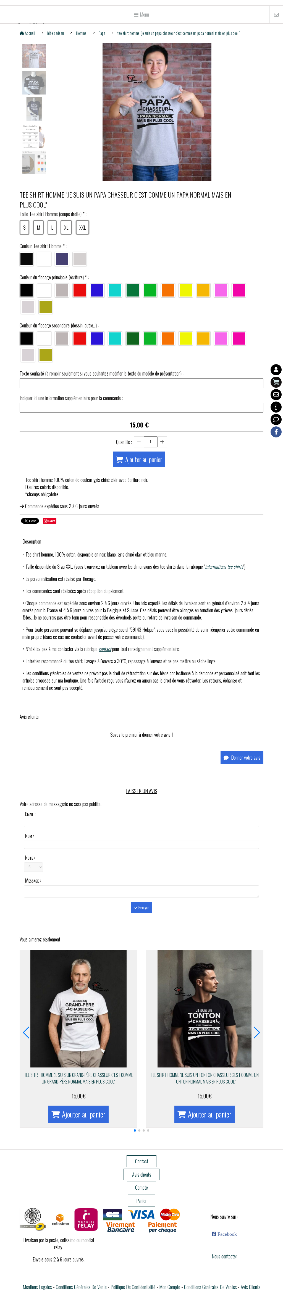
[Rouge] (80, 290)
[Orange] (168, 290)
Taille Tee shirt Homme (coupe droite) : (53, 213)
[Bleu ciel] (115, 290)
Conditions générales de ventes (210, 1286)
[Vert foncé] (133, 338)
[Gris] (62, 290)
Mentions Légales (37, 1286)
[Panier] (276, 382)
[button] (135, 1130)
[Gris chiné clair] (80, 259)
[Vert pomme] (150, 338)
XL (66, 227)
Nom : (29, 835)
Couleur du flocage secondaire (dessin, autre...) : (59, 325)
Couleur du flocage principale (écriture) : (54, 277)
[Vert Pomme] (150, 290)
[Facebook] (276, 431)
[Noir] (26, 259)
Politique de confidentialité (133, 1286)
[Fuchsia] (239, 290)
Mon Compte (169, 1286)
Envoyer (143, 907)
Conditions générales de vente (81, 1286)
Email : (30, 813)
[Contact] (276, 394)
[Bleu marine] (62, 259)
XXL (82, 227)
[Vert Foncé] (133, 290)
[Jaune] (203, 290)
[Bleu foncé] (97, 290)
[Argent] (28, 307)
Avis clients (250, 1286)
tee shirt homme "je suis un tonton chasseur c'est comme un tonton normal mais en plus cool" (205, 1078)
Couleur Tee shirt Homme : (43, 246)
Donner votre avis (245, 757)
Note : (30, 857)
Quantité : (124, 441)
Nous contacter (224, 1256)
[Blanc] (44, 259)
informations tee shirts (224, 566)
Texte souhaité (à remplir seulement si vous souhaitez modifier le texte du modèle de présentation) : (102, 373)
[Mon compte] (276, 369)
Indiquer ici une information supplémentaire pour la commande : (71, 398)
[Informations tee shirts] (276, 407)
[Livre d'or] (276, 419)
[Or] (46, 307)
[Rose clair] (221, 290)
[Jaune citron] (186, 290)
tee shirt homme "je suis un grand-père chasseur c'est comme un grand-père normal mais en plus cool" (78, 1078)
